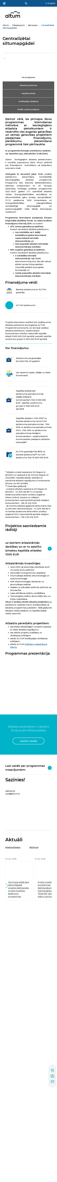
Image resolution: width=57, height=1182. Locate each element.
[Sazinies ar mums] (52, 1082)
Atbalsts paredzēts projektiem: (27, 623)
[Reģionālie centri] (52, 1076)
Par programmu (28, 77)
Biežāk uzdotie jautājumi (28, 109)
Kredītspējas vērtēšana (28, 101)
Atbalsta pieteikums (28, 85)
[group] (18, 880)
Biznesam (33, 25)
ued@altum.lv (12, 793)
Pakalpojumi (18, 25)
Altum (6, 25)
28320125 (10, 791)
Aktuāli (14, 839)
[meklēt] (26, 3)
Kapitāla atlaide (28, 93)
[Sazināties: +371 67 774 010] (52, 1070)
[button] (5, 885)
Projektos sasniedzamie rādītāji (25, 528)
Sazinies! (15, 779)
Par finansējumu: (17, 348)
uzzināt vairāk (28, 741)
